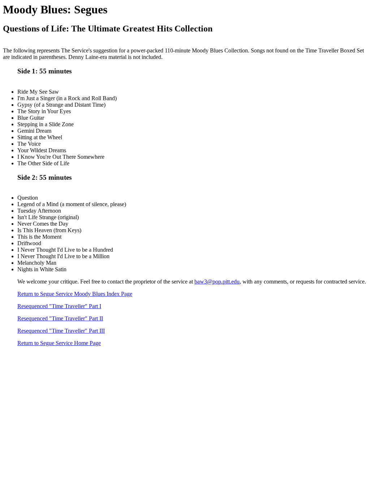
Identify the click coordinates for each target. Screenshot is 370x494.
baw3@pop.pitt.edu (217, 281)
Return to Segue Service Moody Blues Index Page (74, 294)
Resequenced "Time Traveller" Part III (61, 331)
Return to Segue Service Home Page (59, 343)
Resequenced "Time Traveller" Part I (59, 306)
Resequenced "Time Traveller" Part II (60, 318)
